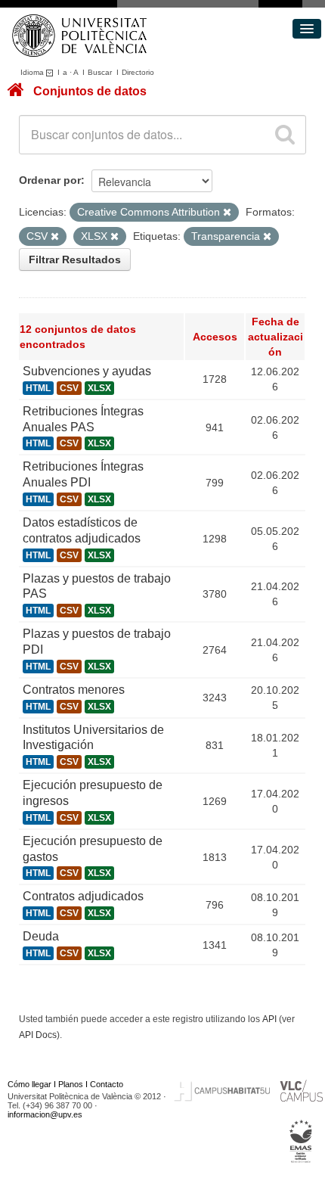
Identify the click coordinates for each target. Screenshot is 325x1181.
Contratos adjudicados (83, 896)
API (269, 1019)
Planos (70, 1084)
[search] (285, 134)
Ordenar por (50, 180)
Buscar (100, 72)
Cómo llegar (29, 1084)
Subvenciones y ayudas (87, 371)
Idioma (33, 72)
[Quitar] (227, 212)
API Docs (38, 1035)
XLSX (99, 388)
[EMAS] (301, 1142)
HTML (38, 388)
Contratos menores (74, 689)
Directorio (138, 72)
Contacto (106, 1084)
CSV (69, 388)
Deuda (41, 936)
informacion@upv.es (45, 1114)
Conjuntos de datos (90, 91)
